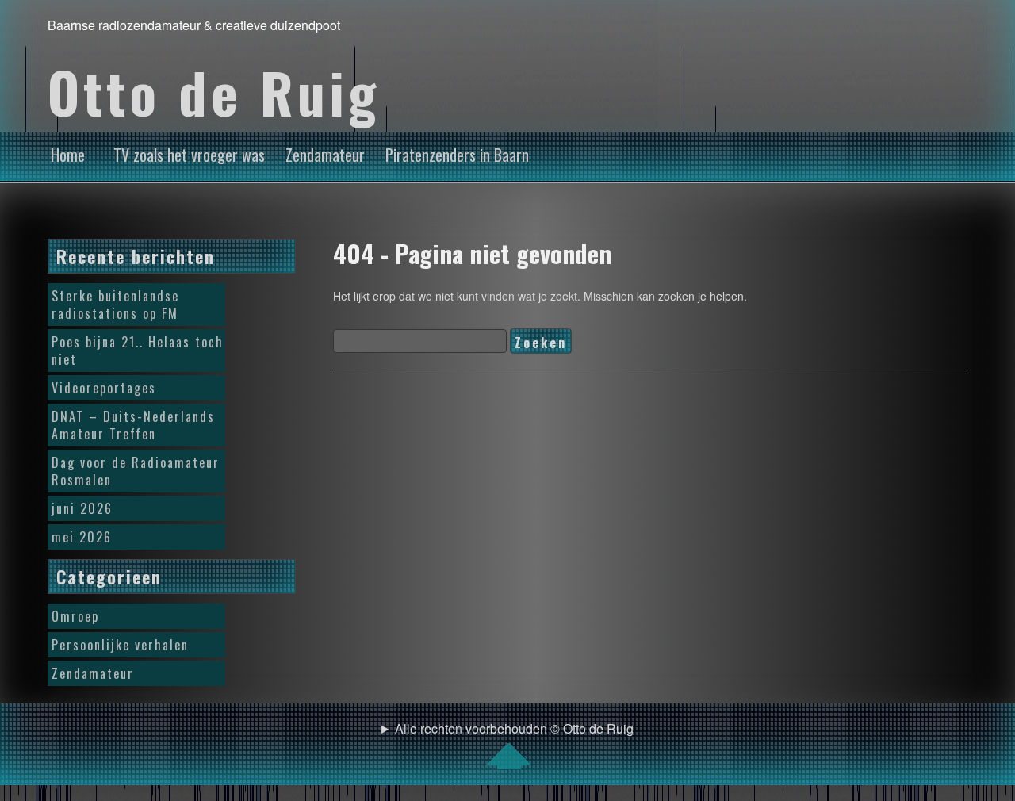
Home (68, 155)
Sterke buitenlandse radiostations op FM (115, 304)
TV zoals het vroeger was (189, 155)
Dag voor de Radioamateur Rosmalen (136, 471)
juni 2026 (82, 508)
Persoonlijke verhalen (120, 644)
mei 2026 (82, 536)
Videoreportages (104, 387)
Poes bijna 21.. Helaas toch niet (138, 350)
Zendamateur (325, 155)
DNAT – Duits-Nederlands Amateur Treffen (133, 425)
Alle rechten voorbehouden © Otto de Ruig (514, 728)
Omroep (75, 616)
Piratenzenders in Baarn (457, 155)
